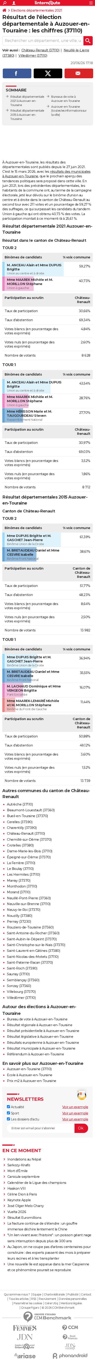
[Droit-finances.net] (70, 1337)
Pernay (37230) (19, 921)
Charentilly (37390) (22, 828)
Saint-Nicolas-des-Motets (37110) (32, 957)
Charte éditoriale (54, 1294)
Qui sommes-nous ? (17, 1294)
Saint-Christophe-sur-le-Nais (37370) (36, 945)
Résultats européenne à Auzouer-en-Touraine (43, 1043)
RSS (33, 1299)
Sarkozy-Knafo (18, 1165)
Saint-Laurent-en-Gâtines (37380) (33, 951)
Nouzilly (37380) (19, 916)
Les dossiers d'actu (24, 1119)
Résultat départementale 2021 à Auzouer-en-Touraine (27, 101)
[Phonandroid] (70, 1356)
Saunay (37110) (18, 974)
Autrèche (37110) (20, 804)
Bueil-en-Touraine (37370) (27, 816)
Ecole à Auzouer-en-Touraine (29, 1075)
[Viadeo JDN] (70, 1346)
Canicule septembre (23, 1177)
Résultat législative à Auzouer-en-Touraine (40, 1037)
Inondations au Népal (24, 1159)
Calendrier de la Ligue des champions (36, 1183)
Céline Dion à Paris (22, 1194)
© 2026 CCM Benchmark (58, 1307)
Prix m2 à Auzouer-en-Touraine (31, 1081)
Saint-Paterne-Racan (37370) (30, 962)
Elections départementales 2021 (36, 10)
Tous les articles (19, 1299)
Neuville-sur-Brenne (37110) (28, 904)
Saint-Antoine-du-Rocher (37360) (33, 933)
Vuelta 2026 (16, 1212)
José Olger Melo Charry (25, 1206)
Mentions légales (71, 1303)
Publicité (72, 1294)
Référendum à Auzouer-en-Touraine (35, 1054)
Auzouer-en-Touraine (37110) (29, 1069)
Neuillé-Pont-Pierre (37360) (29, 898)
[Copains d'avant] (25, 1346)
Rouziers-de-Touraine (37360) (30, 927)
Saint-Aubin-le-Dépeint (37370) (31, 939)
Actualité (17, 1107)
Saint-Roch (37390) (22, 968)
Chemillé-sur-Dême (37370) (29, 839)
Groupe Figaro (30, 1307)
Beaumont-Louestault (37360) (31, 810)
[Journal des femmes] (25, 1328)
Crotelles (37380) (20, 845)
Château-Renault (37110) (40, 50)
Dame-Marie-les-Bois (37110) (29, 851)
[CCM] (70, 1328)
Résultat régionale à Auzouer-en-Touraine (39, 1025)
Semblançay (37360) (23, 980)
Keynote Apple (19, 1200)
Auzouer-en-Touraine (65, 106)
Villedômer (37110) (32, 55)
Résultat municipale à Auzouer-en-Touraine (41, 1048)
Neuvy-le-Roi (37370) (23, 910)
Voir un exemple (75, 1107)
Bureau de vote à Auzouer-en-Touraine (37, 1019)
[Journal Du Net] (25, 1337)
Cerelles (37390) (19, 822)
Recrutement (47, 1299)
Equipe (37, 1294)
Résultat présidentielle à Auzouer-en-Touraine (43, 1031)
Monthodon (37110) (22, 886)
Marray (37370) (18, 880)
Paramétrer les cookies (28, 1303)
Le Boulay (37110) (20, 869)
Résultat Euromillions (24, 1218)
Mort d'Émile (17, 1171)
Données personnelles (72, 1299)
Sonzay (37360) (19, 986)
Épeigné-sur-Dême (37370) (28, 857)
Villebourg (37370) (21, 992)
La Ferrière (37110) (21, 863)
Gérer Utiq (51, 1303)
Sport (14, 1113)
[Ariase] (25, 1355)
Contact (86, 1294)
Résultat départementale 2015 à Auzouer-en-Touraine (27, 115)
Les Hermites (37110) (23, 874)
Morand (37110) (18, 892)
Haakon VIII (16, 1188)
